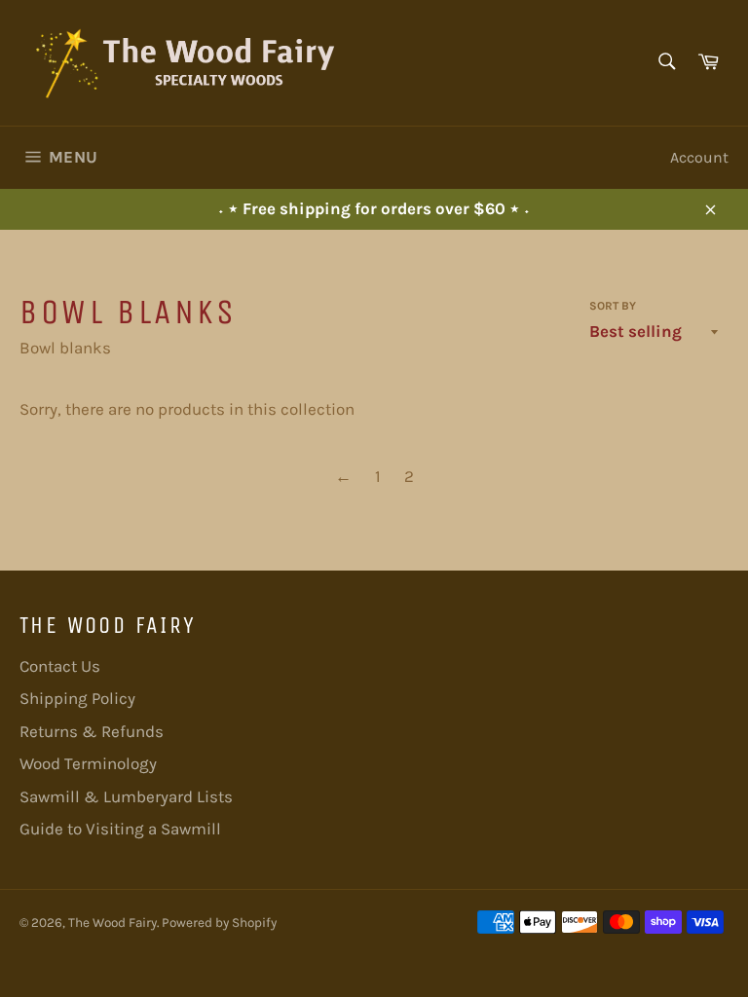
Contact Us (59, 666)
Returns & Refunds (91, 731)
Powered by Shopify (219, 922)
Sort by (612, 306)
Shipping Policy (77, 698)
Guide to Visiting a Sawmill (120, 828)
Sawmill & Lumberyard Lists (126, 796)
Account (699, 157)
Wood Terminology (88, 763)
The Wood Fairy (112, 922)
